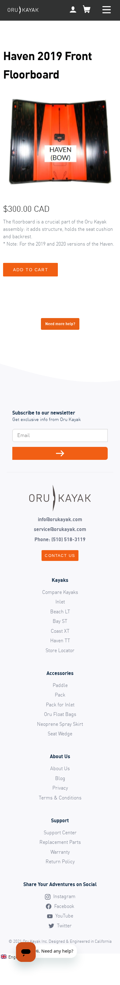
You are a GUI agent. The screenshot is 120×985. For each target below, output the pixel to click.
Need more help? (60, 323)
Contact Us (60, 555)
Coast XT (60, 631)
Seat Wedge (60, 733)
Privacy (60, 788)
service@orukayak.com (60, 529)
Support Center (60, 832)
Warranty (60, 852)
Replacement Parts (60, 842)
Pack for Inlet (60, 704)
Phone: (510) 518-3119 (60, 539)
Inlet (60, 602)
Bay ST (60, 621)
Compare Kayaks (60, 592)
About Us (60, 768)
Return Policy (60, 861)
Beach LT (60, 611)
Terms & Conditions (60, 798)
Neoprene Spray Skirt (60, 724)
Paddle (60, 685)
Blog (60, 778)
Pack (60, 695)
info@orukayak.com (60, 519)
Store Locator (60, 650)
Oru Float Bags (60, 714)
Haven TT (60, 640)
